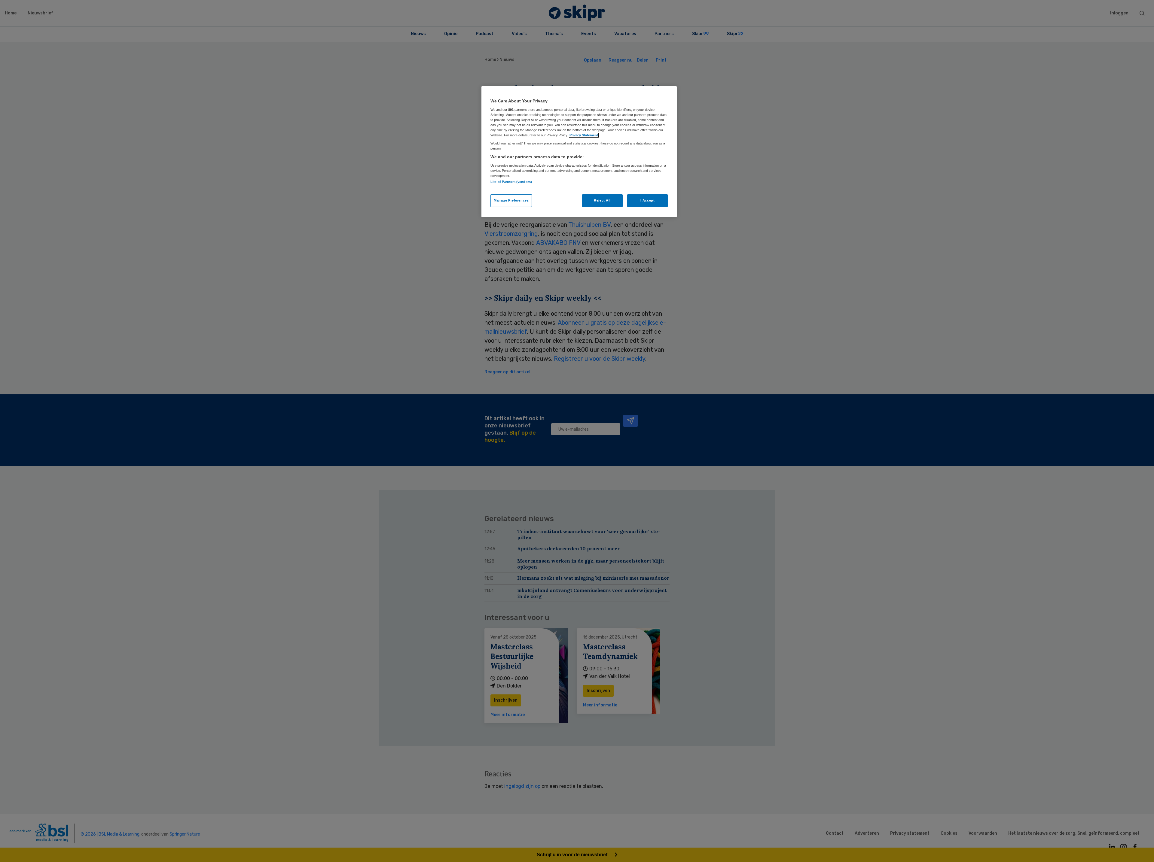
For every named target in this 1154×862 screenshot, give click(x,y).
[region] (579, 151)
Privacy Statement (583, 135)
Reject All (602, 200)
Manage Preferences (511, 200)
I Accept (647, 200)
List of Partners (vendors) (511, 182)
